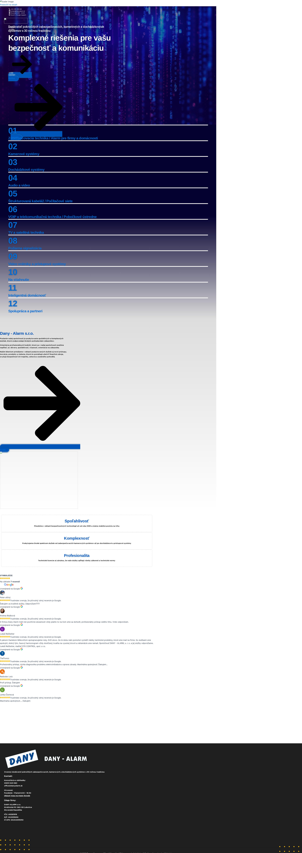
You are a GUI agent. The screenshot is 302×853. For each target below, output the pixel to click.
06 (12, 209)
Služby (11, 29)
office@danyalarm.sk (13, 786)
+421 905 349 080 (16, 9)
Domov (11, 27)
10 (12, 272)
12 (12, 303)
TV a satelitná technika (26, 232)
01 (12, 130)
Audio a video (19, 185)
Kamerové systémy (23, 154)
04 (12, 177)
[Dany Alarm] (16, 23)
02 (12, 146)
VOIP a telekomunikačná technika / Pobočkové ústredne (52, 217)
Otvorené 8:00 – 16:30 (18, 13)
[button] (15, 29)
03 (12, 162)
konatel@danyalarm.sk (18, 11)
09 (12, 256)
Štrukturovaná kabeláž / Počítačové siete (40, 201)
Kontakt (12, 75)
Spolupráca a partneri (25, 311)
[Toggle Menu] (35, 34)
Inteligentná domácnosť (27, 295)
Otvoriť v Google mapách (18, 15)
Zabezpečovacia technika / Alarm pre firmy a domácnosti (53, 138)
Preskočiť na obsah (8, 4)
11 (12, 287)
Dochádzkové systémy (26, 170)
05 (12, 193)
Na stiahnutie (18, 280)
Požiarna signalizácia (25, 248)
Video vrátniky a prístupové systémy (37, 264)
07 (12, 225)
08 (12, 240)
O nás (11, 73)
